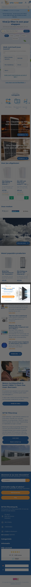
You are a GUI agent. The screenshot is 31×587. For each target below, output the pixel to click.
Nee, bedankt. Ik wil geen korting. (8, 300)
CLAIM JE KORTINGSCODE (8, 296)
